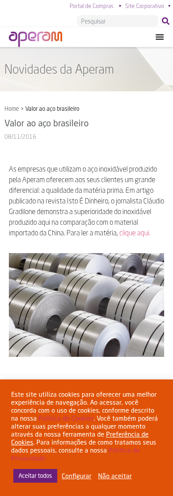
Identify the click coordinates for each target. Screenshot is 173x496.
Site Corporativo (144, 5)
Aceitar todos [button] (35, 475)
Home (11, 108)
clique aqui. (134, 232)
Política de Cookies (66, 418)
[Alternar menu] (159, 36)
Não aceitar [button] (115, 476)
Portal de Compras (92, 5)
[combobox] (117, 21)
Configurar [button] (76, 476)
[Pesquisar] (167, 21)
